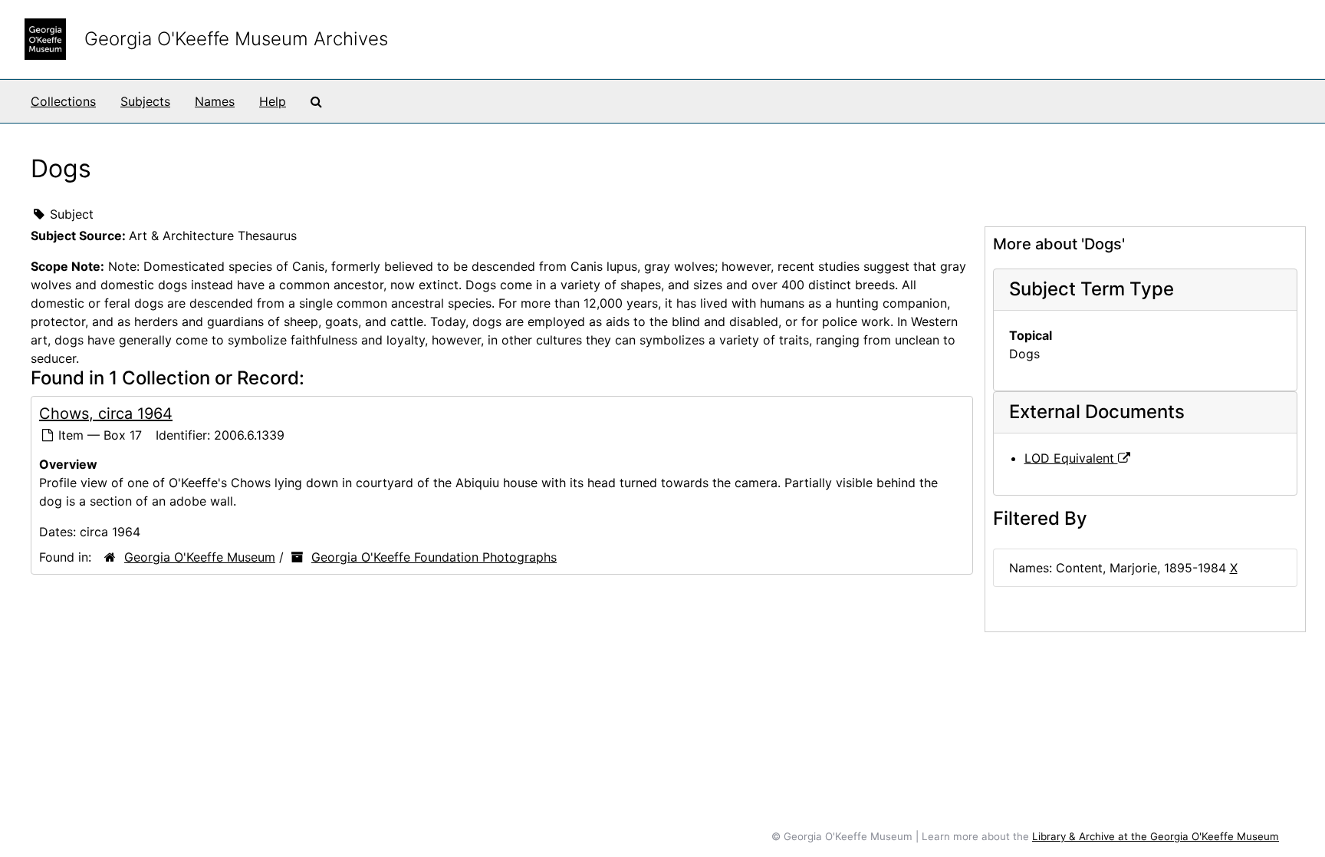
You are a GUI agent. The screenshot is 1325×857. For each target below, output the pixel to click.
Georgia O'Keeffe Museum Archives (236, 39)
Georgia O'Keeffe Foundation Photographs (434, 557)
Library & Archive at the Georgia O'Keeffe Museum (1155, 836)
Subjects (145, 101)
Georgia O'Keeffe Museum (199, 557)
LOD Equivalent (1071, 458)
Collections (63, 101)
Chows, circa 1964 (106, 413)
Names (215, 101)
